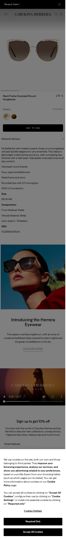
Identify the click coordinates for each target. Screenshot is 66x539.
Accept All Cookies (33, 532)
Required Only (33, 521)
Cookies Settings (33, 511)
